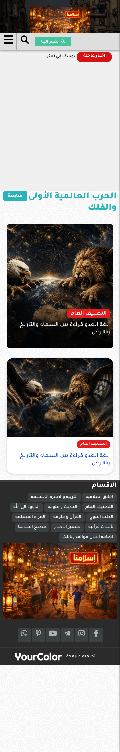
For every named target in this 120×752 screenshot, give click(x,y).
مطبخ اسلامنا (32, 527)
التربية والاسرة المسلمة (54, 497)
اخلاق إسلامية (99, 497)
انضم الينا (51, 42)
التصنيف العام (99, 507)
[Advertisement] (60, 127)
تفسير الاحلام (67, 527)
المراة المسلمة (30, 517)
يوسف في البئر (61, 57)
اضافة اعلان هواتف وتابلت (87, 537)
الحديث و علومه (62, 507)
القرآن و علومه (67, 517)
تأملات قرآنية (100, 527)
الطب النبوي (101, 517)
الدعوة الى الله (26, 507)
